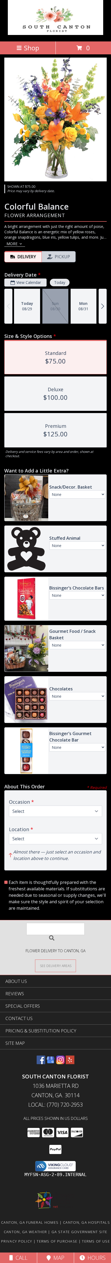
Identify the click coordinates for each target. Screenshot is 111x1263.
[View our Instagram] (60, 1062)
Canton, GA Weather (25, 1231)
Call (20, 1257)
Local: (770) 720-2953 (55, 1104)
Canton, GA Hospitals (86, 1222)
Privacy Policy (16, 1241)
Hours (95, 1257)
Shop (31, 47)
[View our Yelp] (70, 1062)
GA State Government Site (79, 1231)
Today (59, 282)
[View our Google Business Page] (50, 1062)
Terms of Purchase (57, 1241)
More (12, 243)
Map (57, 1257)
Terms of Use (96, 1241)
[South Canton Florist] (55, 33)
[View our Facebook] (41, 1062)
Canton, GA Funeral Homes (29, 1222)
